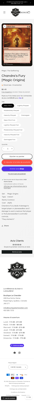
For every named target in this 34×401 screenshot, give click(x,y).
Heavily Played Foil (13, 135)
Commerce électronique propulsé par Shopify (17, 383)
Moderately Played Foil (14, 130)
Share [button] (6, 226)
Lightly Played (24, 106)
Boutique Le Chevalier (16, 381)
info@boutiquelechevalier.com (15, 308)
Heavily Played (11, 115)
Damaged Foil (11, 140)
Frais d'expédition (7, 92)
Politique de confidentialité (18, 389)
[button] (4, 12)
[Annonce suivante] (30, 3)
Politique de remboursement (20, 386)
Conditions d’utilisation (18, 392)
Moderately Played (12, 111)
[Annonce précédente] (3, 3)
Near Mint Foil (11, 120)
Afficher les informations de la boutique (15, 187)
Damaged (26, 115)
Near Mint (8, 105)
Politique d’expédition (13, 395)
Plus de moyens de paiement (17, 174)
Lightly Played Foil (12, 125)
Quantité (4, 144)
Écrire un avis (17, 252)
